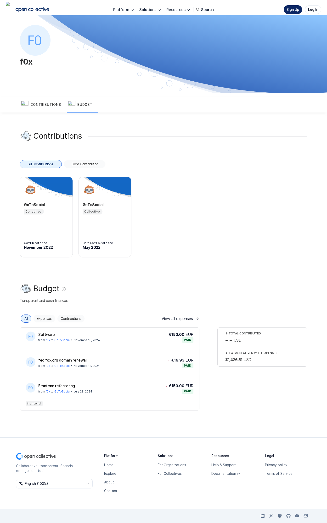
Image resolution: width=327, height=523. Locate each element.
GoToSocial (62, 340)
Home (108, 465)
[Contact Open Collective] (305, 515)
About (109, 482)
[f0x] (30, 336)
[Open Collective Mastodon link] (279, 515)
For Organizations (172, 465)
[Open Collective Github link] (288, 515)
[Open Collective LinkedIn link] (262, 515)
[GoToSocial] (30, 190)
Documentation (223, 473)
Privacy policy (276, 465)
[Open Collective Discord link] (297, 515)
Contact (110, 491)
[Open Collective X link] (271, 515)
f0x (48, 340)
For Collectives (170, 473)
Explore (110, 473)
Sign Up (293, 9)
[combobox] (54, 483)
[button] (43, 105)
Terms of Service (279, 473)
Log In (313, 9)
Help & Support (223, 465)
